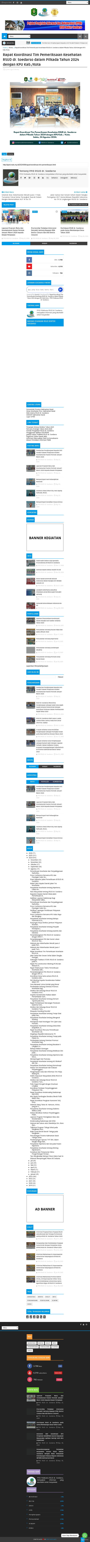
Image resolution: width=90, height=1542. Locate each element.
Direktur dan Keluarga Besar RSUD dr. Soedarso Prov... (43, 992)
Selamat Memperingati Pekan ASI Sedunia (45, 1158)
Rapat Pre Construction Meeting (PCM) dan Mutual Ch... (45, 965)
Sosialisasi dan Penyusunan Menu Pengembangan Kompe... (42, 1153)
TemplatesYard (52, 1539)
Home (5, 48)
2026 (31, 853)
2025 (31, 855)
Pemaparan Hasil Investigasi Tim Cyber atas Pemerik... (45, 1023)
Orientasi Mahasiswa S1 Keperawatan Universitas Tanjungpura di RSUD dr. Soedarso (49, 1256)
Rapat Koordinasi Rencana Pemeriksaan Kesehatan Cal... (44, 1031)
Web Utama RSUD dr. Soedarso (37, 413)
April (32, 1167)
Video (29, 1304)
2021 (31, 1181)
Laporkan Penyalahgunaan (37, 666)
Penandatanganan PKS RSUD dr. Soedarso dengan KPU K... (45, 973)
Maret (33, 1170)
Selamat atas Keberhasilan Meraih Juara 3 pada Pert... (45, 944)
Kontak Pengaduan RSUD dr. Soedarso (40, 431)
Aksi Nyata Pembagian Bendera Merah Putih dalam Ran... (46, 1097)
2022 (31, 1179)
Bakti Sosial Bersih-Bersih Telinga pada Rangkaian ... (44, 1132)
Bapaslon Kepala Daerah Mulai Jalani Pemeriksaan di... (43, 895)
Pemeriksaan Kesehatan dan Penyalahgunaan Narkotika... (46, 872)
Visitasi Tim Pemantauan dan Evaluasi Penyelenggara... (43, 1069)
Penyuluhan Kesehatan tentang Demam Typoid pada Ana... (44, 1000)
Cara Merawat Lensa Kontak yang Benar (44, 984)
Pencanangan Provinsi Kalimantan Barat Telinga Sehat (44, 1137)
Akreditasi (31, 1297)
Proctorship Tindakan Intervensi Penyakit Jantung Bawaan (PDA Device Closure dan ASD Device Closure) (43, 231)
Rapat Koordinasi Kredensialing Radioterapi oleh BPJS (45, 1093)
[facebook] (13, 2)
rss (48, 178)
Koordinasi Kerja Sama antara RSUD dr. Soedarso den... (44, 977)
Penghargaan (32, 1300)
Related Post (9, 205)
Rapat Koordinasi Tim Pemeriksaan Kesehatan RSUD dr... (46, 952)
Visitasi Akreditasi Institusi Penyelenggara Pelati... (44, 1114)
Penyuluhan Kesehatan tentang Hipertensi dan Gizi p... (46, 1056)
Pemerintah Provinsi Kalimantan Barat (39, 409)
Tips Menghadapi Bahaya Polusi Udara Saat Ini (46, 1156)
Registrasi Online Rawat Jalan (36, 436)
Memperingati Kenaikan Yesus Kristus (49, 502)
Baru (32, 782)
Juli (32, 1161)
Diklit (48, 1297)
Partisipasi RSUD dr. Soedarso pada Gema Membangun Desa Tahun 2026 (72, 230)
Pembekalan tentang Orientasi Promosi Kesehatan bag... (44, 987)
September (35, 867)
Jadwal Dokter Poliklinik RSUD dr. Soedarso (41, 434)
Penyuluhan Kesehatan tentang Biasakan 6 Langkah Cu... (45, 1045)
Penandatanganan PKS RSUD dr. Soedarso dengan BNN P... (45, 936)
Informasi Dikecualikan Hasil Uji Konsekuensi (42, 438)
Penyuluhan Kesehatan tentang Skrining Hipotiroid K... (44, 1149)
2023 (31, 1176)
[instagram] (17, 2)
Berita (11, 48)
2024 (31, 858)
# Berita (10, 154)
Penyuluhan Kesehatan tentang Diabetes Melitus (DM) (44, 1110)
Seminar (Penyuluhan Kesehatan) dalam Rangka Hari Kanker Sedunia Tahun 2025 (48, 621)
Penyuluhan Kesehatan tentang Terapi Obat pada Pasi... (45, 1014)
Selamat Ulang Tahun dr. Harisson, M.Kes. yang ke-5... (45, 1106)
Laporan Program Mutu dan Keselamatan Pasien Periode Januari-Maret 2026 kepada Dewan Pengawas (13, 231)
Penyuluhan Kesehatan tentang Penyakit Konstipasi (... (44, 928)
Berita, (17, 69)
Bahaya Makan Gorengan (39, 1048)
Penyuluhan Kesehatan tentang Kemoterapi (45, 1065)
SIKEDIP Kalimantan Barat (35, 415)
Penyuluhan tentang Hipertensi (47, 639)
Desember (35, 860)
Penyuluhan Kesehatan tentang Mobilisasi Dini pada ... (46, 1052)
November (35, 862)
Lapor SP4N (30, 417)
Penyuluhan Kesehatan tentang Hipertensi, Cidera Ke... (45, 888)
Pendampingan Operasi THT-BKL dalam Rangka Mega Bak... (44, 1141)
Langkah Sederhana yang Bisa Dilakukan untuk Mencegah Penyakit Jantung (48, 592)
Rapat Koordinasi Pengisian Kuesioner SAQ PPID (45, 1101)
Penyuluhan (44, 1300)
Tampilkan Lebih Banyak (79, 205)
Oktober (34, 864)
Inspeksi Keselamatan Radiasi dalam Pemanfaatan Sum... (43, 996)
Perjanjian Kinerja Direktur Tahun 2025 (40, 427)
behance (55, 178)
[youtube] (21, 2)
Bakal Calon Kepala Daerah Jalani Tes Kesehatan (43, 884)
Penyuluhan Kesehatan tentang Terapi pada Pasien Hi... (45, 1037)
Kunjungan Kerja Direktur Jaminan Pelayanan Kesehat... (46, 924)
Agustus (34, 869)
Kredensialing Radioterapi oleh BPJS (43, 1121)
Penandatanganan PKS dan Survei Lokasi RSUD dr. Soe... (44, 940)
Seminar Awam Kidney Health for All (48, 570)
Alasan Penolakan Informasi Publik (38, 440)
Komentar (57, 782)
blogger (16, 243)
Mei (32, 1165)
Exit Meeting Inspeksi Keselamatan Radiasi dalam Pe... (45, 981)
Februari (34, 1172)
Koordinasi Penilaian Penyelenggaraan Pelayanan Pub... (43, 1089)
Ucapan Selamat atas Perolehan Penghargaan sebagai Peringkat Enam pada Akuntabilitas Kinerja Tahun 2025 (49, 732)
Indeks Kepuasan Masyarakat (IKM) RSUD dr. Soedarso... (46, 1077)
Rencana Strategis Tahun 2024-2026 (39, 429)
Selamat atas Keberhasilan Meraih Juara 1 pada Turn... (45, 948)
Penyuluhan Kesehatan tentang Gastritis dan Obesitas (46, 932)
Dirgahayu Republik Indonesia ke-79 (43, 1034)
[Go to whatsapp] (84, 1535)
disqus (44, 243)
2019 (31, 1185)
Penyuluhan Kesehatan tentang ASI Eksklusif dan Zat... (46, 1062)
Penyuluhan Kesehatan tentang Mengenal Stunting (45, 1018)
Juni (32, 1163)
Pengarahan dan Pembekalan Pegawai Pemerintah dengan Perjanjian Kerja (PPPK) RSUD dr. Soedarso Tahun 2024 (49, 1245)
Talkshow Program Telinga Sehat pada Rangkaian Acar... (44, 1128)
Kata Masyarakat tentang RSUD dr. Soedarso (46, 892)
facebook (73, 243)
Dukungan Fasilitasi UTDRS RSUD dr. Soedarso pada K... (47, 961)
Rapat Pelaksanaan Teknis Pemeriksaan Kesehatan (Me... (44, 969)
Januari (33, 1174)
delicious (74, 178)
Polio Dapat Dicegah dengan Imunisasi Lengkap (44, 1085)
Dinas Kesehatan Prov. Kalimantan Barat (40, 411)
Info (54, 1297)
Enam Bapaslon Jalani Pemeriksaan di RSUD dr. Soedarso (47, 880)
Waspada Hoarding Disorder (40, 1011)
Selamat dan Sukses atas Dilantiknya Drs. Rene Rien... (47, 1124)
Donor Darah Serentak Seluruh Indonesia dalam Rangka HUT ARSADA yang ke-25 (48, 581)
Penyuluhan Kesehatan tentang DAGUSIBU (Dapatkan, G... (45, 1027)
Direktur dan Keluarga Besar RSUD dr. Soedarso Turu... (43, 1008)
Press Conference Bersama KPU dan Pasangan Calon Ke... (43, 876)
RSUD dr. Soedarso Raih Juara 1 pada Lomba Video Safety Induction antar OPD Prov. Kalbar (48, 721)
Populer (45, 782)
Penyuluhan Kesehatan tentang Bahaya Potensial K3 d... (44, 919)
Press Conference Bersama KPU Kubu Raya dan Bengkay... (45, 915)
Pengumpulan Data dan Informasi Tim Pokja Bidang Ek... (46, 1073)
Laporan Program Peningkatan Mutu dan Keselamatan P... (44, 1118)
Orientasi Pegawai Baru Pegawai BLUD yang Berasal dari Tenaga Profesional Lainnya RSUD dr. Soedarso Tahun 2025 (49, 1234)
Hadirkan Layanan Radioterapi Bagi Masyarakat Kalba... (42, 899)
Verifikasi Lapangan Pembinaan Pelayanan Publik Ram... (45, 911)
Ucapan (55, 1300)
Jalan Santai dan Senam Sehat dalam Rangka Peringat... (46, 956)
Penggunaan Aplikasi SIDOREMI (37, 432)
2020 (31, 1183)
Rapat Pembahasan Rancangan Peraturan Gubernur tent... (45, 1004)
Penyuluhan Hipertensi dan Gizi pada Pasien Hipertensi (45, 1145)
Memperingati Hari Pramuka (40, 1059)
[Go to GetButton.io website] (84, 1539)
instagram (64, 178)
